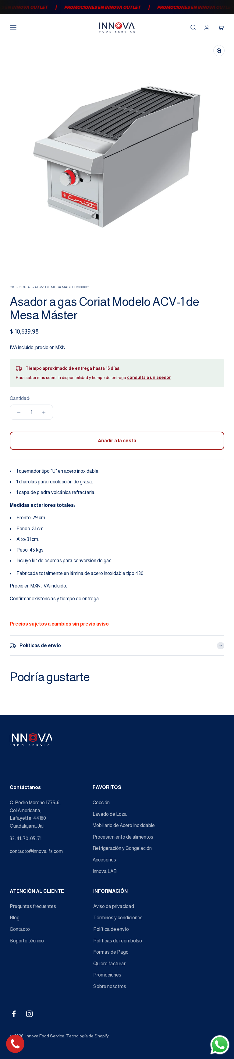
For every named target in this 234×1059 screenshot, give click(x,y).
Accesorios (104, 859)
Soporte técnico (27, 940)
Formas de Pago (111, 952)
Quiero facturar (109, 963)
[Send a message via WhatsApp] (220, 1045)
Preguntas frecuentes (33, 906)
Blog (15, 917)
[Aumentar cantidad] (44, 412)
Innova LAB (105, 871)
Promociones (107, 974)
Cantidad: (20, 398)
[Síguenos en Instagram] (29, 1014)
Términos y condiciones (118, 917)
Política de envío (111, 929)
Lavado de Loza (110, 814)
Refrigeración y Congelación (122, 848)
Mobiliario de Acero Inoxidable (124, 825)
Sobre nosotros (109, 986)
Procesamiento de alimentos (123, 837)
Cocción (101, 802)
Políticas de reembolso (117, 940)
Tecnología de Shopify (87, 1035)
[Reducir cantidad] (19, 412)
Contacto (20, 929)
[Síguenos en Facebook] (14, 1014)
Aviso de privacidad (113, 906)
